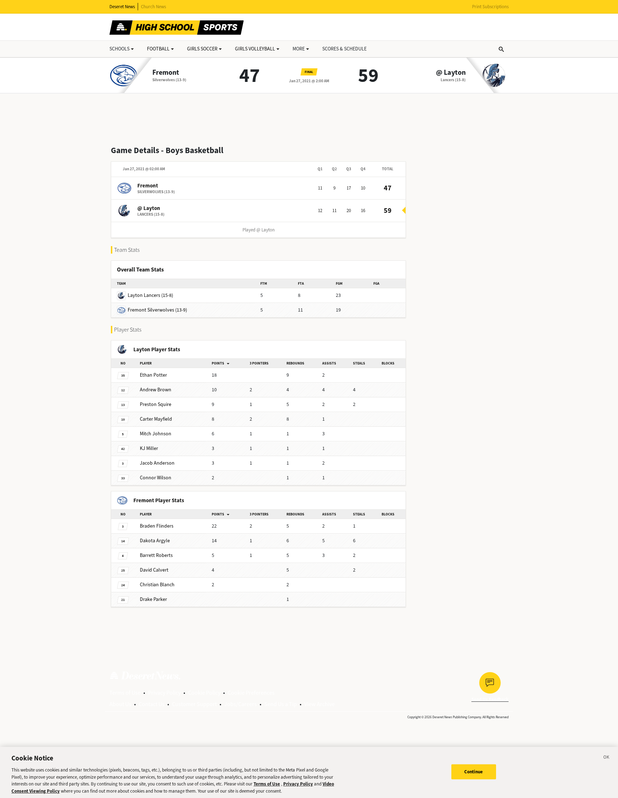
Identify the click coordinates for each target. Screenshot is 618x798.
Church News (153, 7)
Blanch (157, 584)
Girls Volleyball (255, 48)
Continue (473, 772)
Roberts (156, 555)
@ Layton (451, 72)
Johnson (155, 433)
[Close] (606, 758)
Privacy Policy (164, 692)
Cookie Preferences (251, 692)
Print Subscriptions (490, 7)
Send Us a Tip (280, 704)
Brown (155, 389)
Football (158, 48)
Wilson (155, 477)
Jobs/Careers (240, 704)
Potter (153, 375)
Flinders (156, 526)
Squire (155, 404)
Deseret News (122, 7)
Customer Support (194, 704)
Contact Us (152, 704)
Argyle (155, 540)
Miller (149, 448)
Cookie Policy (204, 692)
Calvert (154, 570)
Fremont (165, 72)
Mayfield (156, 419)
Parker (153, 599)
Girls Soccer (202, 48)
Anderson (157, 463)
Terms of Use (125, 692)
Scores (344, 48)
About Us (120, 704)
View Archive (319, 704)
